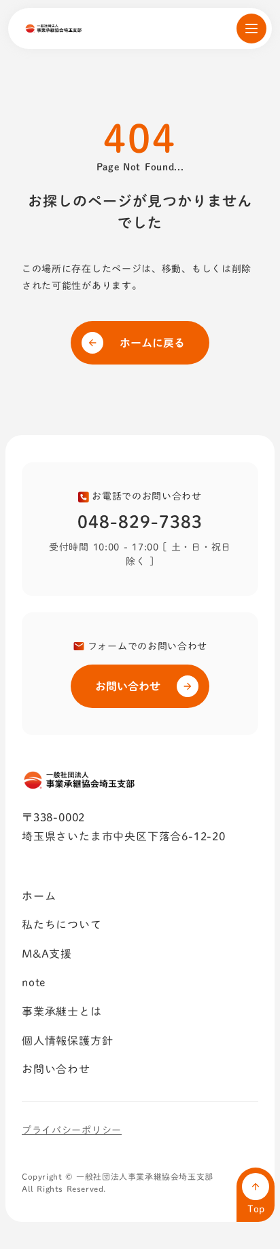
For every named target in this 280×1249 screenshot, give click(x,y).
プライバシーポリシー (72, 1130)
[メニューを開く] (251, 28)
